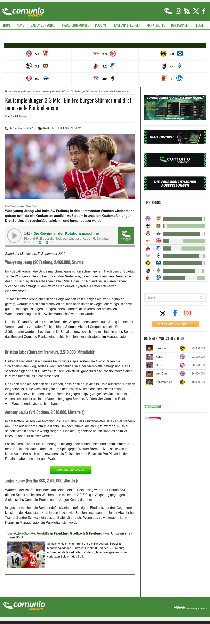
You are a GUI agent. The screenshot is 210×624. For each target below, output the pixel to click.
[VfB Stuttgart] (158, 218)
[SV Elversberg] (148, 226)
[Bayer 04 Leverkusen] (158, 226)
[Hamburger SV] (158, 263)
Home (7, 25)
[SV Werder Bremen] (158, 270)
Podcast (101, 25)
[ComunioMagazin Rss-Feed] (187, 13)
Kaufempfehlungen (127, 25)
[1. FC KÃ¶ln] (148, 248)
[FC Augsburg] (148, 277)
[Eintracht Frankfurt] (158, 240)
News (20, 25)
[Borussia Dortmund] (148, 263)
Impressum (179, 606)
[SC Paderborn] (158, 233)
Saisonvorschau (43, 25)
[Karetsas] (149, 348)
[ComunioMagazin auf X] (196, 13)
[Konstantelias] (149, 382)
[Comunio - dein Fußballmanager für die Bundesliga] (168, 13)
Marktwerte (156, 25)
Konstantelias (164, 382)
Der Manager (180, 25)
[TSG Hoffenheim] (158, 248)
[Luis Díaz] (149, 374)
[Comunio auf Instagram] (179, 13)
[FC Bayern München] (182, 356)
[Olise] (149, 365)
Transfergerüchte (75, 25)
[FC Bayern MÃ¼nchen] (148, 218)
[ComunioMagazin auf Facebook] (203, 13)
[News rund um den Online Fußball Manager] (23, 10)
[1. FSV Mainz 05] (148, 233)
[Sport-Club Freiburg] (148, 270)
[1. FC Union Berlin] (148, 240)
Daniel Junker (18, 116)
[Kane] (149, 357)
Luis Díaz (161, 373)
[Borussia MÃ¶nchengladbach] (158, 255)
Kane (159, 356)
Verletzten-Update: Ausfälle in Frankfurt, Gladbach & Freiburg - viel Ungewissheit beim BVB (69, 535)
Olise (159, 365)
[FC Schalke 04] (158, 277)
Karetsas (161, 348)
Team (199, 25)
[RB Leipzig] (148, 255)
